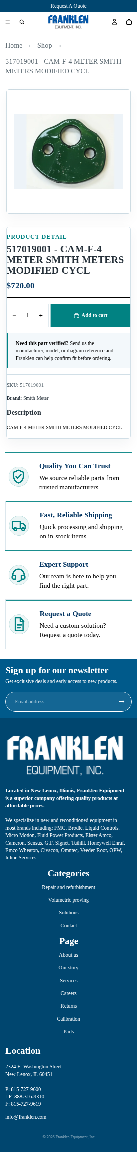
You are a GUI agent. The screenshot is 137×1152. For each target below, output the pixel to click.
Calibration (68, 1019)
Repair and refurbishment (68, 887)
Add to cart (94, 315)
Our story (68, 967)
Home (13, 45)
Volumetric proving (68, 900)
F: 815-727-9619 (23, 1104)
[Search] (22, 22)
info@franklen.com (25, 1117)
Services (68, 980)
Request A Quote (68, 6)
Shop (44, 45)
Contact (69, 925)
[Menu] (7, 22)
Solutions (68, 912)
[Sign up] (122, 702)
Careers (68, 993)
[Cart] (129, 22)
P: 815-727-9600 (23, 1089)
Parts (69, 1031)
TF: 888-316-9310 (24, 1096)
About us (68, 955)
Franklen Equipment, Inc (75, 1137)
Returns (69, 1006)
